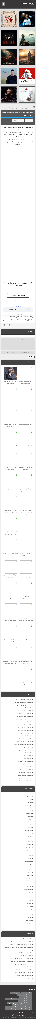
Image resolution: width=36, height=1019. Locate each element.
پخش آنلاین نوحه (12, 1009)
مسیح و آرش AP (28, 906)
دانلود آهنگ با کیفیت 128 (17, 295)
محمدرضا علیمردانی (27, 889)
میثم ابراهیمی (29, 920)
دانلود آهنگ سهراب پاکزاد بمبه (25, 769)
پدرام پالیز (29, 822)
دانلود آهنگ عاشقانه (25, 1001)
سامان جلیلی (29, 847)
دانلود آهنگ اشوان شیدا (26, 752)
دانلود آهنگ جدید (25, 997)
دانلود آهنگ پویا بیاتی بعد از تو (25, 955)
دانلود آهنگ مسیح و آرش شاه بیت (24, 716)
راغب (31, 838)
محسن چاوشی (29, 883)
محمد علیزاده (29, 895)
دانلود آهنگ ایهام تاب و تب (26, 755)
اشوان (30, 799)
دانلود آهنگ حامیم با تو (27, 707)
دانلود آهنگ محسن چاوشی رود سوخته (23, 702)
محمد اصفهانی (29, 886)
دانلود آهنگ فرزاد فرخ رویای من (24, 724)
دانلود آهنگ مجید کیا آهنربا (26, 938)
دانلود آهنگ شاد (11, 999)
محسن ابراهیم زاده (27, 881)
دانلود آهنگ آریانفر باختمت (26, 978)
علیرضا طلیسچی (28, 861)
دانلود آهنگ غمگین (25, 1003)
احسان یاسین (29, 793)
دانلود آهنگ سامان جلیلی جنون (25, 727)
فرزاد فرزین (29, 875)
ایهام (31, 810)
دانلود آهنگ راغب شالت (26, 736)
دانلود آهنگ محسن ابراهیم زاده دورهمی (23, 722)
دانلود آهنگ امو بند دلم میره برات (24, 733)
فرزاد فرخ (29, 872)
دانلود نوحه (27, 1005)
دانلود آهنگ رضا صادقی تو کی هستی (24, 969)
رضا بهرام (30, 841)
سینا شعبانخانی (28, 855)
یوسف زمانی (29, 926)
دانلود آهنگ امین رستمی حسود (25, 710)
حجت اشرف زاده (28, 830)
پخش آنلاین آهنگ (25, 1007)
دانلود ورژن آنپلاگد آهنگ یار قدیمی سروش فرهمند (20, 944)
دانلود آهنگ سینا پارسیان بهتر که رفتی (23, 972)
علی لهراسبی (29, 867)
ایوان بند (30, 808)
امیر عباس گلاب (28, 805)
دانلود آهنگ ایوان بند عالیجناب (25, 767)
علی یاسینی (29, 869)
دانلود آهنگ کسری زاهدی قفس (25, 713)
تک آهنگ (21, 120)
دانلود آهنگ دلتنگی (25, 999)
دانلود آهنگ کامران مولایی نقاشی (24, 975)
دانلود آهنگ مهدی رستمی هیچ (25, 967)
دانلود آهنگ (30, 127)
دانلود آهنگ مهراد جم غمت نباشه (24, 761)
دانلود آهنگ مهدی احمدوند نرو (25, 775)
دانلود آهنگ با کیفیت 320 (17, 300)
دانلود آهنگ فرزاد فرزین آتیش (25, 758)
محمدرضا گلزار (28, 892)
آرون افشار (29, 796)
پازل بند (30, 819)
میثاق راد (30, 917)
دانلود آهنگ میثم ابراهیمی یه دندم (24, 772)
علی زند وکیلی (29, 864)
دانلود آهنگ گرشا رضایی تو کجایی (24, 705)
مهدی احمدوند (29, 909)
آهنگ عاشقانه (26, 993)
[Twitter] (4, 325)
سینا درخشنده (29, 852)
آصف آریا (30, 802)
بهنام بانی (30, 816)
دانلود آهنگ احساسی (24, 995)
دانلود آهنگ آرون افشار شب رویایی (24, 741)
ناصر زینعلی (29, 923)
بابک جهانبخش (29, 813)
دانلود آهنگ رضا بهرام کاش (26, 764)
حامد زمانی (29, 827)
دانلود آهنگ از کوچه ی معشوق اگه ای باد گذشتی (21, 961)
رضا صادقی (29, 844)
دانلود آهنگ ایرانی (5, 1017)
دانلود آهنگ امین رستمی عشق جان (24, 781)
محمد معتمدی (29, 897)
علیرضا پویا (29, 858)
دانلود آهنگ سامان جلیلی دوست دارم (23, 778)
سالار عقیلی (29, 850)
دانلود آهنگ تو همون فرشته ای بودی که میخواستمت (20, 964)
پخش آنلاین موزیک (25, 1009)
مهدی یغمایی (29, 914)
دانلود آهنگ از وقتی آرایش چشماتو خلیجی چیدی (21, 958)
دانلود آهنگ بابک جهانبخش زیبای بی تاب (23, 744)
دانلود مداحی (12, 1003)
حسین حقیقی (29, 833)
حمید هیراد (29, 836)
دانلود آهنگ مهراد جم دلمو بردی (25, 750)
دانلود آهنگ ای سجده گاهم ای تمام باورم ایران (21, 953)
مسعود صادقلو (29, 903)
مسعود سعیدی (29, 900)
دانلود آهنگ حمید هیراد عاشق (25, 738)
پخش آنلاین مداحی (11, 1007)
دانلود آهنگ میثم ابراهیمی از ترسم (24, 699)
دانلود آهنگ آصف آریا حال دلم (25, 730)
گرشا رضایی (29, 878)
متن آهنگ (17, 1005)
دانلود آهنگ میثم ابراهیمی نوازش (24, 719)
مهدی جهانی (29, 912)
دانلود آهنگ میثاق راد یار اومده (25, 747)
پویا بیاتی (30, 824)
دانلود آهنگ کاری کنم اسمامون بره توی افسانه (21, 941)
